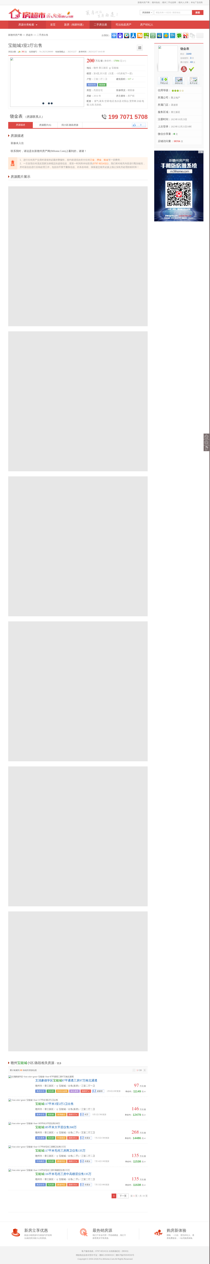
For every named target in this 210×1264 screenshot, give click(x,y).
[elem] (173, 12)
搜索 (197, 12)
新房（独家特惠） (74, 24)
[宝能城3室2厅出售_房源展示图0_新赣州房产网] (78, 186)
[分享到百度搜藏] (120, 35)
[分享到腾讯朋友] (179, 35)
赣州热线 (156, 2)
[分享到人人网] (133, 35)
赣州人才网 (183, 2)
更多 (59, 1063)
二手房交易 (100, 24)
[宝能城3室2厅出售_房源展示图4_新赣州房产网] (78, 766)
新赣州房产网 (143, 2)
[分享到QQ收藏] (126, 35)
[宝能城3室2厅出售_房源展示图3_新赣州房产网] (78, 621)
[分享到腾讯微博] (172, 35)
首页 (52, 24)
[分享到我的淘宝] (139, 35)
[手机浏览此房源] (142, 45)
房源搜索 (146, 12)
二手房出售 (42, 35)
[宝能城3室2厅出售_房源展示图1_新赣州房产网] (78, 331)
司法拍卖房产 (123, 24)
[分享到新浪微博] (185, 35)
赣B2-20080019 (106, 1255)
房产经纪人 (146, 24)
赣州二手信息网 (169, 2)
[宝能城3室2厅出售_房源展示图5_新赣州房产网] (78, 911)
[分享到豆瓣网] (153, 35)
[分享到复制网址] (192, 35)
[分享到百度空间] (146, 35)
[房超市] (41, 10)
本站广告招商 (197, 2)
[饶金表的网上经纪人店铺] (187, 67)
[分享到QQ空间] (166, 35)
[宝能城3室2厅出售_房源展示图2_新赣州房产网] (78, 476)
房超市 (29, 35)
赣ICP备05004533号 (125, 1255)
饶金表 (184, 48)
